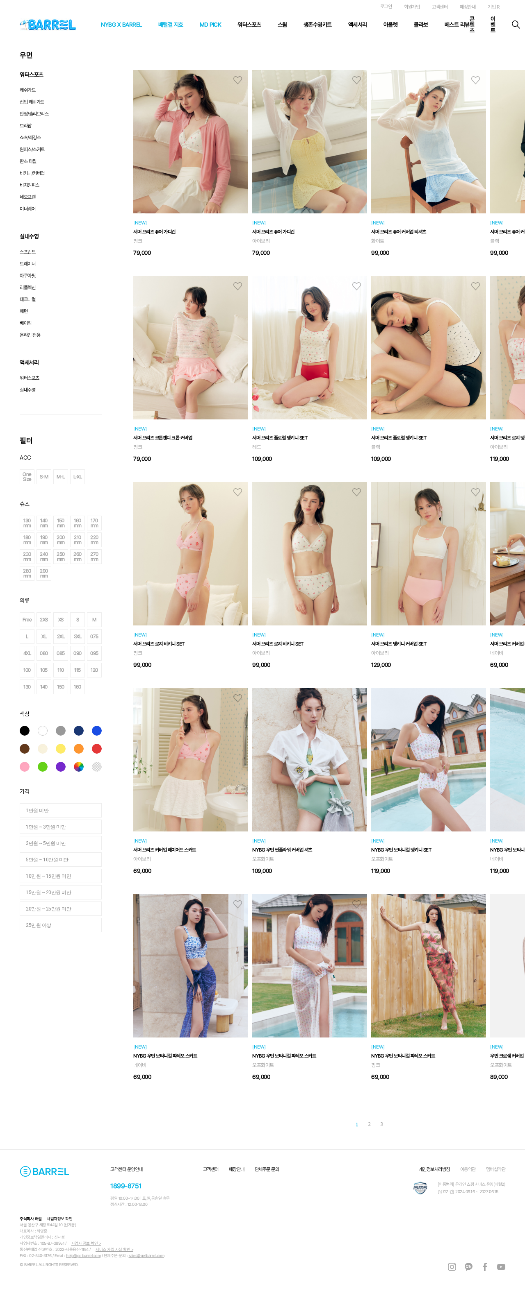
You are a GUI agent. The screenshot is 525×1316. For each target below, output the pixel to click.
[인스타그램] (452, 1266)
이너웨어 (27, 209)
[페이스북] (485, 1266)
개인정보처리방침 (434, 1169)
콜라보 (421, 24)
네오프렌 (27, 197)
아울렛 (390, 24)
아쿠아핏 (27, 276)
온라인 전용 (30, 335)
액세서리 (357, 24)
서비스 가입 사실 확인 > (114, 1249)
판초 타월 (28, 161)
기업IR (493, 7)
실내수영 (27, 390)
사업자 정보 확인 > (86, 1243)
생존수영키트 (318, 24)
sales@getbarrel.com (146, 1255)
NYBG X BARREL (121, 24)
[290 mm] (93, 573)
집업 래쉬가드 (32, 102)
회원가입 (412, 7)
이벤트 (493, 24)
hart (237, 80)
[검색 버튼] (516, 24)
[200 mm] (110, 539)
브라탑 (26, 126)
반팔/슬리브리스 (34, 114)
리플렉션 (27, 287)
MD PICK (210, 24)
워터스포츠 (249, 24)
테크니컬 (27, 299)
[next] (414, 1125)
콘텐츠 (472, 24)
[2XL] (110, 636)
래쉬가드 (27, 90)
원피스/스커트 (32, 149)
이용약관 (468, 1169)
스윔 (282, 24)
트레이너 (27, 264)
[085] (110, 653)
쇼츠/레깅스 (30, 137)
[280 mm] (76, 573)
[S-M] (93, 476)
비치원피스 (29, 185)
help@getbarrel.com (83, 1255)
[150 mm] (110, 523)
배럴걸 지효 (170, 24)
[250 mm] (110, 556)
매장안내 (467, 7)
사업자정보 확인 (59, 1218)
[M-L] (110, 476)
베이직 (26, 323)
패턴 (23, 311)
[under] (324, 1125)
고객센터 (439, 7)
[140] (93, 687)
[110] (110, 670)
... (341, 1123)
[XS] (110, 619)
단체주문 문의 (267, 1169)
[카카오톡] (468, 1266)
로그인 (386, 6)
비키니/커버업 (32, 173)
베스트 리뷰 (457, 24)
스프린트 (27, 252)
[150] (110, 687)
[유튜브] (501, 1266)
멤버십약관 (496, 1169)
